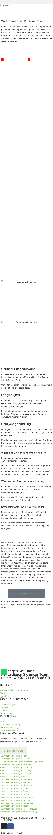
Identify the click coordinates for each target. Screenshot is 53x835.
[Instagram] (4, 826)
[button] (26, 2)
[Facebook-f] (10, 826)
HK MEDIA (18, 833)
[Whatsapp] (4, 672)
